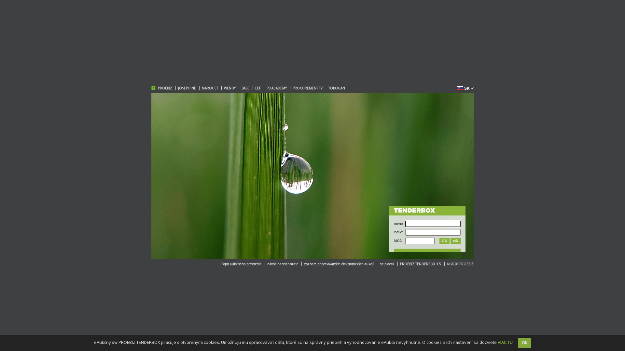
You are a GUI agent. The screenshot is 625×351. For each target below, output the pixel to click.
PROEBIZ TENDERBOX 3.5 (420, 264)
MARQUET (210, 88)
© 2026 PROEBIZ (460, 264)
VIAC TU (505, 342)
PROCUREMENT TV (308, 88)
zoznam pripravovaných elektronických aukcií (339, 264)
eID (455, 241)
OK (444, 241)
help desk (387, 264)
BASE (245, 88)
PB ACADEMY (277, 88)
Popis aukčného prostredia (241, 264)
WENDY (230, 88)
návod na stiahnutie (282, 264)
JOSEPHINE (187, 88)
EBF (258, 88)
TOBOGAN (336, 88)
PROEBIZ (165, 88)
